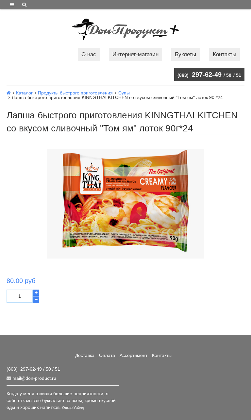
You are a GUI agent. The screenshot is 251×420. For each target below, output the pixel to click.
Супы (124, 93)
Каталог (24, 93)
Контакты (224, 54)
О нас (88, 54)
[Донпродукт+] (125, 29)
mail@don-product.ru (33, 378)
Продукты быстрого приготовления (75, 93)
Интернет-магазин (135, 54)
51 (238, 75)
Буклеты (185, 54)
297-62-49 (199, 74)
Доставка (84, 355)
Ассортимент (133, 355)
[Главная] (9, 93)
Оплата (107, 355)
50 (228, 75)
